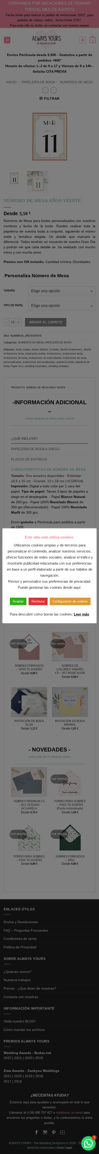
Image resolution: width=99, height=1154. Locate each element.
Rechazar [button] (38, 601)
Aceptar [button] (18, 601)
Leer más (81, 614)
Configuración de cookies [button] (70, 601)
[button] (88, 1143)
